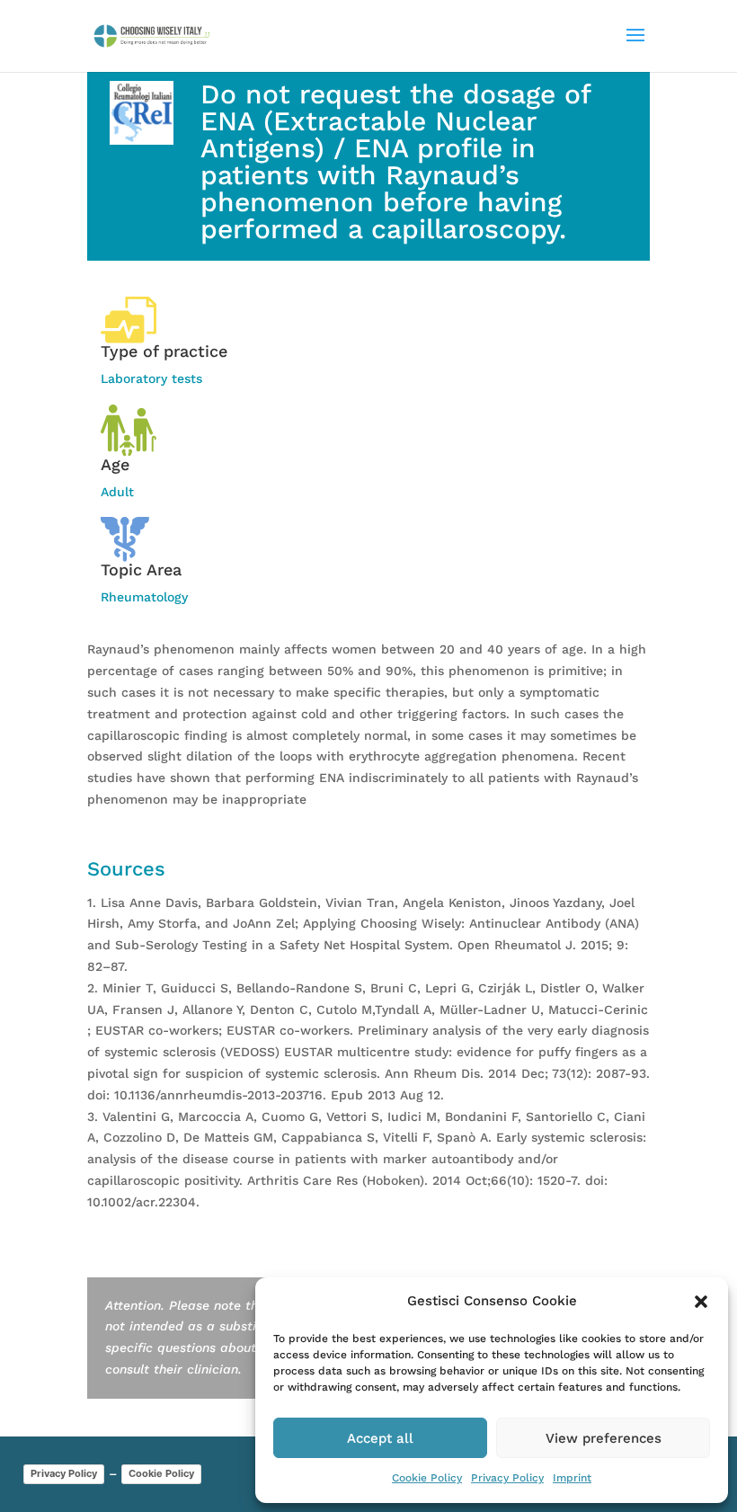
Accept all (380, 1438)
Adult (117, 492)
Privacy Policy (507, 1478)
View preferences (604, 1438)
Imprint (572, 1478)
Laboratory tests (151, 378)
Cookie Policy (427, 1478)
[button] (701, 1302)
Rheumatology (144, 597)
